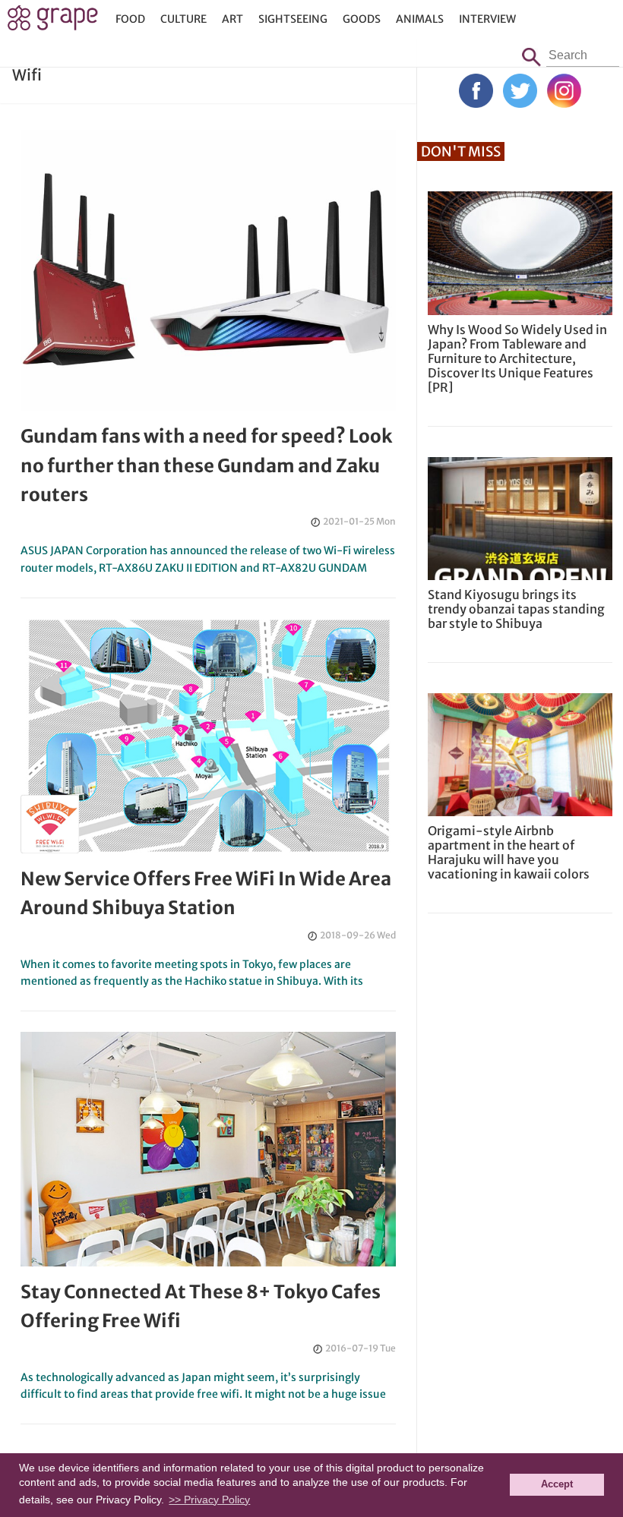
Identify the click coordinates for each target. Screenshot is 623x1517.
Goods (362, 19)
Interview (487, 19)
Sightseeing (292, 19)
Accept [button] (557, 1484)
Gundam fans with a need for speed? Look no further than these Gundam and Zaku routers (206, 465)
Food (130, 19)
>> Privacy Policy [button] (209, 1499)
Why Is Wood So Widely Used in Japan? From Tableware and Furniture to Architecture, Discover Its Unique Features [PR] (517, 359)
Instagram (564, 91)
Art (232, 19)
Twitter (520, 91)
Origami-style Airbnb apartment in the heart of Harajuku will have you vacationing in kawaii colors (509, 852)
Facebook (476, 91)
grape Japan (52, 22)
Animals (420, 19)
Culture (183, 19)
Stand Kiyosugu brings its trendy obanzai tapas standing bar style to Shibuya (516, 609)
